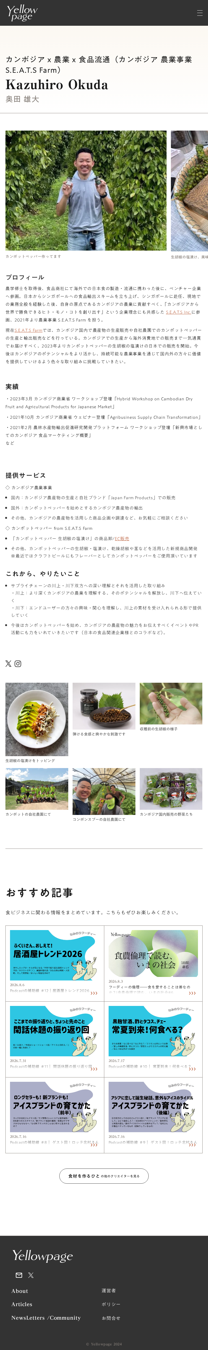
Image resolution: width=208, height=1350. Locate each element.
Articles (21, 1304)
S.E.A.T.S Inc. (178, 312)
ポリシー (111, 1305)
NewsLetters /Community (46, 1318)
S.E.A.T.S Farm (29, 330)
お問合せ (111, 1318)
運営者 (109, 1291)
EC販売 (122, 538)
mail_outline (19, 1275)
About (19, 1291)
